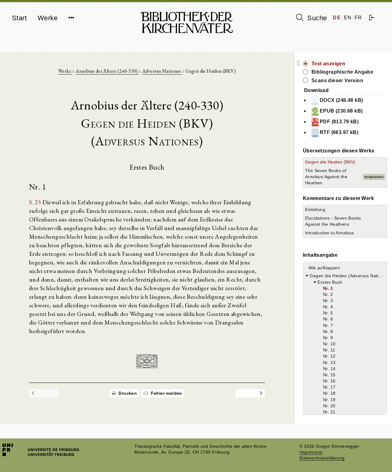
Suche (316, 18)
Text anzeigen (328, 63)
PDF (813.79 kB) (339, 121)
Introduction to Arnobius (329, 232)
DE (337, 17)
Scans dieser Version (337, 80)
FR (358, 17)
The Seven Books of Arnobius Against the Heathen (326, 176)
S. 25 (35, 202)
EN (348, 17)
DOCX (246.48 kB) (341, 100)
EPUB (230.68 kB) (341, 110)
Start (19, 18)
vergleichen (373, 176)
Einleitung (315, 209)
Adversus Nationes (162, 71)
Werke (48, 18)
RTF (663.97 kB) (339, 132)
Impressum (311, 452)
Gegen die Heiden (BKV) (330, 161)
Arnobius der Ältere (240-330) (107, 71)
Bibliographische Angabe (342, 72)
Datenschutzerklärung (322, 458)
